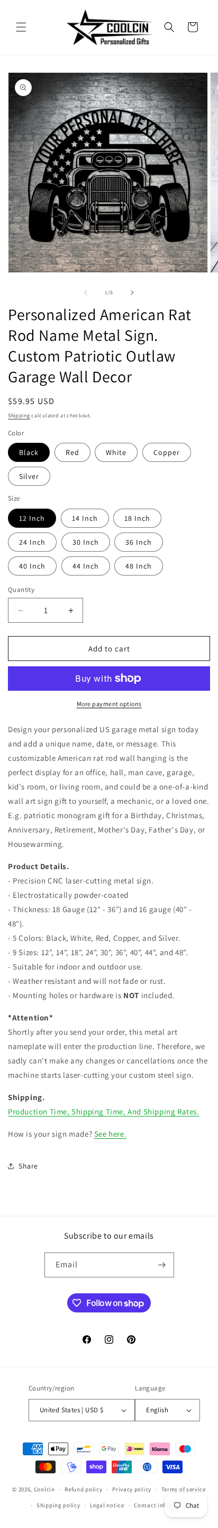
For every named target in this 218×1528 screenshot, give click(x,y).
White (116, 452)
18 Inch (137, 518)
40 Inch (32, 566)
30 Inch (85, 542)
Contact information (162, 1505)
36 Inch (138, 542)
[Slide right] (132, 292)
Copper (166, 452)
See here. (110, 1134)
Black (29, 452)
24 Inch (32, 542)
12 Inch (32, 518)
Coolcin (44, 1489)
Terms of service (183, 1489)
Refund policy (83, 1489)
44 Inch (85, 566)
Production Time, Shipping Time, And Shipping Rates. (103, 1111)
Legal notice (107, 1505)
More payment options (109, 704)
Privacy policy (131, 1489)
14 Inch (85, 518)
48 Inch (138, 566)
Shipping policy (58, 1505)
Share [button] (28, 1166)
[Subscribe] (162, 1264)
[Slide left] (85, 292)
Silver (29, 476)
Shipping (19, 415)
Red (72, 452)
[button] (21, 27)
